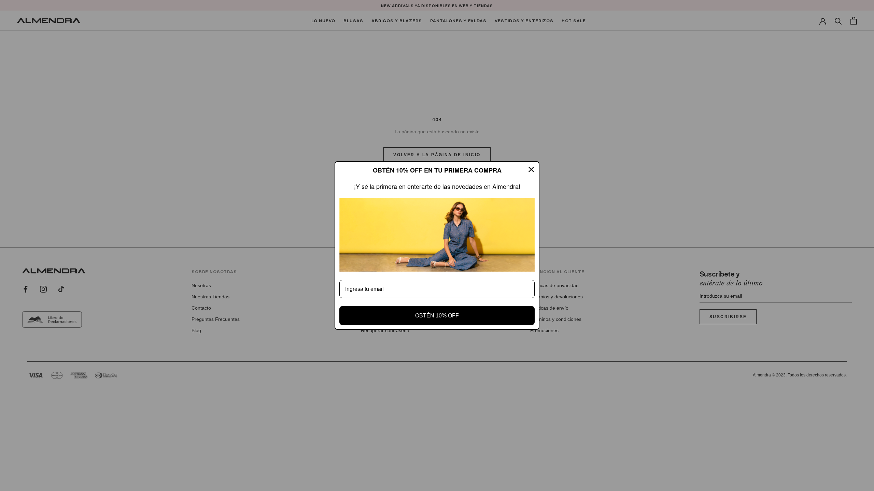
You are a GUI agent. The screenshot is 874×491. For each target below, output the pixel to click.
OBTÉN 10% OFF (437, 315)
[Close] (531, 169)
